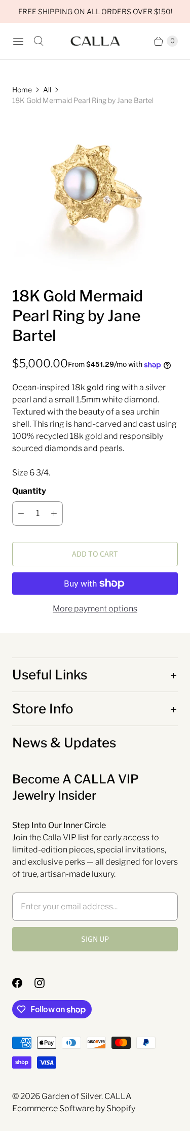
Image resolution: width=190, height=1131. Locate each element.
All (47, 89)
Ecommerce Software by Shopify (73, 1108)
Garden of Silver (71, 1096)
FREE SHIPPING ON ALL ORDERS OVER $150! (95, 11)
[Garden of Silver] (95, 41)
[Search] (38, 41)
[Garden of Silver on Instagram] (45, 983)
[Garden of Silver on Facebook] (23, 983)
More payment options (95, 608)
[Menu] (18, 41)
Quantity (29, 491)
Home (22, 89)
